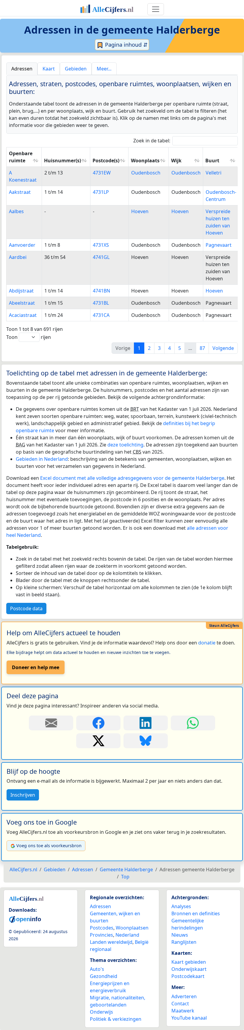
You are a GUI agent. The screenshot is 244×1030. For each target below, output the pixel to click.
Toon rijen (28, 337)
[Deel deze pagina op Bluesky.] (145, 740)
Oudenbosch (145, 172)
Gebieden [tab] (76, 68)
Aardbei (17, 257)
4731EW (102, 172)
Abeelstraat (22, 303)
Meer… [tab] (104, 68)
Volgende (223, 348)
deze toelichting (125, 444)
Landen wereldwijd (111, 942)
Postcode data (26, 608)
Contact (180, 1003)
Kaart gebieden (188, 962)
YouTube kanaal (189, 1018)
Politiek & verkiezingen (115, 1019)
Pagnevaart (219, 245)
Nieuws (179, 935)
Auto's (97, 969)
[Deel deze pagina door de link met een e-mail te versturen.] (51, 723)
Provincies (101, 935)
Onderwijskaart (189, 969)
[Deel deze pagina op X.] (98, 740)
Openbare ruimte (20, 157)
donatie (206, 642)
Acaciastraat (23, 315)
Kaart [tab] (49, 68)
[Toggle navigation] (155, 9)
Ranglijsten (183, 942)
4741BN (101, 290)
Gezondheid (103, 976)
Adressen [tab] (21, 68)
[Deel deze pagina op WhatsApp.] (193, 723)
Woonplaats (145, 160)
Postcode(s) (106, 160)
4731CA (101, 315)
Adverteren (184, 996)
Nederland (127, 935)
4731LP (101, 192)
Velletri (213, 172)
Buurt (212, 160)
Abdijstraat (21, 290)
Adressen (100, 906)
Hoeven (139, 211)
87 (202, 348)
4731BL (101, 303)
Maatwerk (182, 1010)
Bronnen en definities (195, 913)
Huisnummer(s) (62, 160)
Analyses (181, 906)
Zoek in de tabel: (151, 140)
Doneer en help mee (35, 667)
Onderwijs (101, 1012)
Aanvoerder (22, 245)
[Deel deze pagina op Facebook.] (98, 723)
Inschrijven (22, 795)
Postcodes (101, 927)
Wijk (176, 160)
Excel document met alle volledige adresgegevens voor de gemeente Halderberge (132, 478)
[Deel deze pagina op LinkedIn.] (145, 723)
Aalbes (16, 211)
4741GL (101, 257)
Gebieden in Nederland (42, 459)
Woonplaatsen (132, 927)
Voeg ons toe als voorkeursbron (49, 845)
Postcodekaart (187, 976)
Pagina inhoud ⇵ (126, 44)
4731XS (101, 245)
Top (125, 876)
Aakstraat (20, 192)
